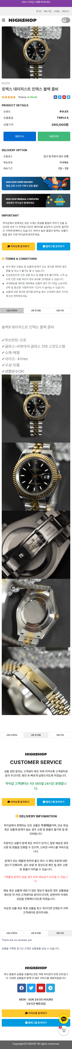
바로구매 (54, 136)
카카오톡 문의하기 (19, 246)
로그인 (38, 11)
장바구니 (65, 11)
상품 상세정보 (11, 310)
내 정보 (57, 11)
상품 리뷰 (60, 310)
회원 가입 (47, 11)
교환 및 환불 (36, 310)
